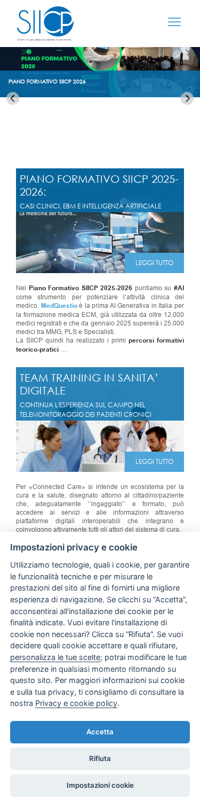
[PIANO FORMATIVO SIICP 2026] (100, 93)
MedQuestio (59, 306)
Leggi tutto (154, 263)
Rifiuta (100, 758)
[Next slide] (187, 98)
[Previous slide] (12, 98)
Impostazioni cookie (100, 785)
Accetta (100, 731)
